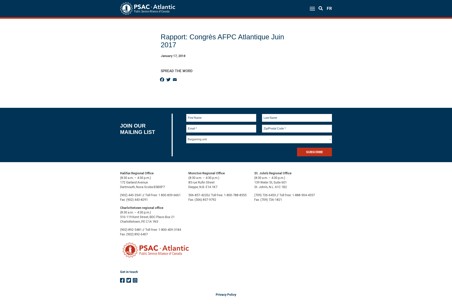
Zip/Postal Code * (274, 126)
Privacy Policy (226, 294)
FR (329, 8)
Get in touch (129, 272)
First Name (194, 116)
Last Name (270, 116)
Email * (192, 126)
